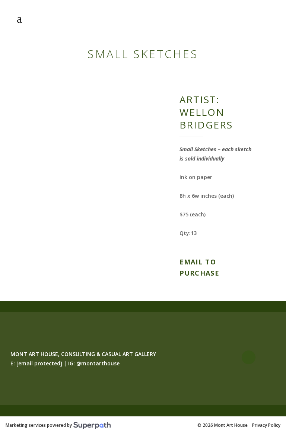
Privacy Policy (266, 425)
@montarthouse (98, 363)
